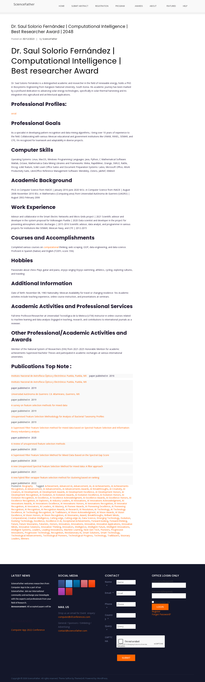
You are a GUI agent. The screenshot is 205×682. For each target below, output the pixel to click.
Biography (27, 486)
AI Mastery (58, 506)
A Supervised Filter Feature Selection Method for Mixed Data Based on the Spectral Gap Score (60, 455)
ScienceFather (24, 4)
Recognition (57, 532)
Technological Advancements (26, 535)
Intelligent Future (96, 526)
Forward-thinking (118, 520)
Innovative (89, 523)
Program (120, 6)
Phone (108, 605)
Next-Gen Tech (91, 529)
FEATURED (171, 6)
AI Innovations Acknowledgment (104, 500)
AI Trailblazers (59, 512)
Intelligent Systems (21, 529)
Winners (25, 538)
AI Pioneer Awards (74, 506)
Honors (53, 523)
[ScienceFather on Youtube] (69, 591)
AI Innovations (78, 500)
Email (109, 592)
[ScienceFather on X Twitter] (69, 583)
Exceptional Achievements (76, 520)
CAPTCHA (108, 639)
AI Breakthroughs (99, 488)
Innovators (68, 526)
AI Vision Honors (31, 515)
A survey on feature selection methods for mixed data (39, 405)
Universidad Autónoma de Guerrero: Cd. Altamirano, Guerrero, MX (45, 394)
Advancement (81, 486)
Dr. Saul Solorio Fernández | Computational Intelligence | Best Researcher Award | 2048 (69, 29)
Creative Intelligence (38, 518)
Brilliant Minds (111, 515)
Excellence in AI (54, 520)
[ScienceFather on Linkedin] (76, 583)
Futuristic (43, 523)
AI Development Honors (108, 491)
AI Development (29, 491)
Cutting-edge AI (73, 518)
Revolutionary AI (73, 532)
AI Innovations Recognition (99, 503)
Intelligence (80, 526)
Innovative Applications (108, 523)
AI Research (72, 509)
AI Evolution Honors (110, 494)
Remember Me (162, 602)
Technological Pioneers (55, 535)
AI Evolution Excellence (87, 494)
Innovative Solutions (29, 526)
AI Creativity (116, 488)
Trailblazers (113, 535)
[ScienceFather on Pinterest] (84, 583)
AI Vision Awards (105, 512)
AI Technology (101, 509)
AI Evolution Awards (63, 494)
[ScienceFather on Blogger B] (91, 583)
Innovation (64, 523)
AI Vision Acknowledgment (82, 512)
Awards (139, 6)
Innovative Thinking (51, 526)
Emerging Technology (108, 518)
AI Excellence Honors (117, 497)
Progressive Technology (37, 532)
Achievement (51, 486)
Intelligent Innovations (118, 526)
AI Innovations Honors (72, 503)
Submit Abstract (79, 6)
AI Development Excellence (80, 491)
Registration (101, 6)
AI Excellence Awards (94, 497)
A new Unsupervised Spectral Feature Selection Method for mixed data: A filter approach (57, 466)
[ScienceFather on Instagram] (61, 591)
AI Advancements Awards (75, 488)
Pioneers (105, 529)
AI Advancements (52, 488)
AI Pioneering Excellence (97, 506)
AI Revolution (86, 509)
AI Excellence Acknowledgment (66, 497)
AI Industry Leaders (60, 500)
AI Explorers (42, 500)
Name (108, 583)
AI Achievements (101, 486)
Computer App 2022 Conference (28, 629)
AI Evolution (46, 494)
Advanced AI (66, 486)
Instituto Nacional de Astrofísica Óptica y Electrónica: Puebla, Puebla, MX (50, 375)
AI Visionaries (71, 515)
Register (156, 611)
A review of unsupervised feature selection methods (38, 443)
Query (108, 627)
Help (185, 6)
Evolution (125, 518)
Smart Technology (110, 532)
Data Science (88, 518)
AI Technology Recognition (37, 512)
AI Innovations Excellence (46, 503)
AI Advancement (33, 488)
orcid (14, 113)
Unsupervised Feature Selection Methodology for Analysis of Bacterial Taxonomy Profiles (57, 416)
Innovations (77, 523)
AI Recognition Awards (53, 509)
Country (109, 616)
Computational (19, 518)
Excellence (39, 520)
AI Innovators (32, 506)
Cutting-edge (56, 518)
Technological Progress (80, 535)
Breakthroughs (95, 515)
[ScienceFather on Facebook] (61, 583)
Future (14, 523)
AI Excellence (42, 497)
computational (51, 247)
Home (61, 6)
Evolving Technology (22, 520)
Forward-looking (99, 520)
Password (162, 591)
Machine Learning (73, 529)
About (153, 6)
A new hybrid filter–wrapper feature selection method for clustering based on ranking (55, 477)
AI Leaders (45, 506)
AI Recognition (32, 509)
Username (162, 581)
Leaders (36, 529)
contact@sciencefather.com (72, 630)
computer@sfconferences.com (74, 616)
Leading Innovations (52, 529)
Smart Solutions (91, 532)
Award (83, 515)
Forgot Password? (161, 614)
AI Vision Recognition (52, 515)
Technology (100, 535)
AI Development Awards (52, 491)
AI (90, 486)
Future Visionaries (28, 523)
